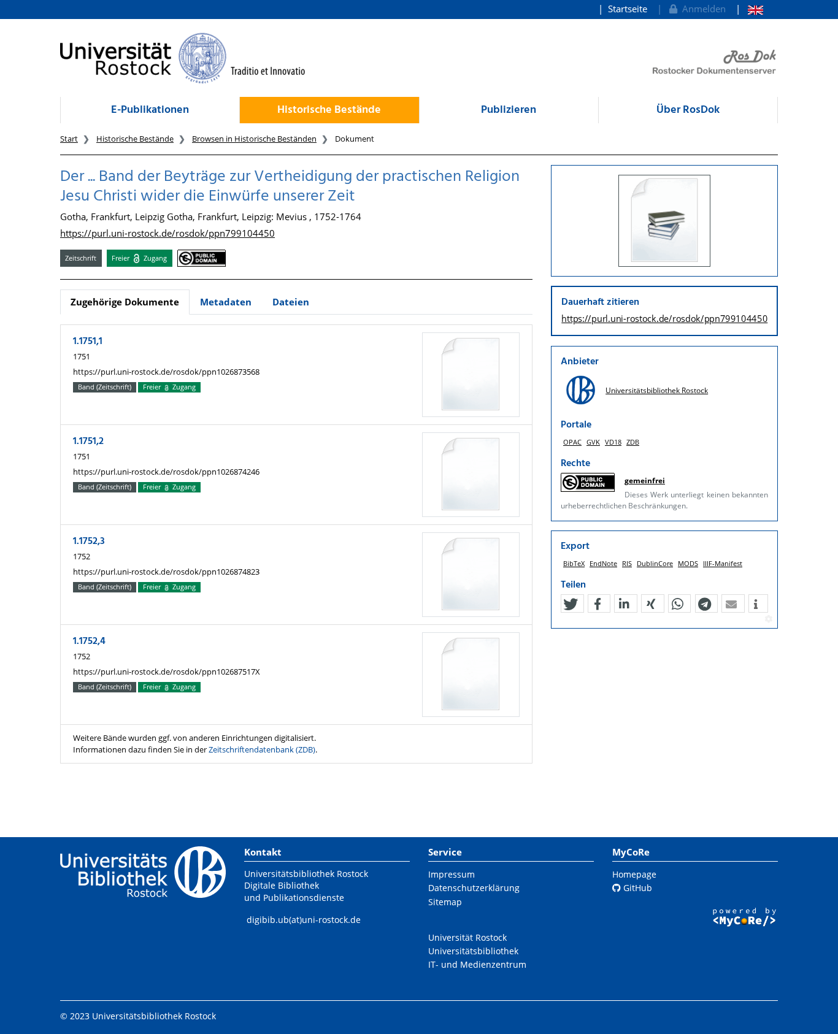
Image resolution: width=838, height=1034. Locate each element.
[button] (570, 604)
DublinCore (655, 563)
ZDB (632, 441)
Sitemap (445, 902)
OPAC (572, 441)
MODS (688, 563)
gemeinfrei (645, 480)
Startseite (627, 8)
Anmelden (701, 8)
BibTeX (574, 563)
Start (69, 138)
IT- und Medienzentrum (477, 964)
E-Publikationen (150, 110)
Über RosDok (688, 110)
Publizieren (508, 110)
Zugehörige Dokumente (125, 302)
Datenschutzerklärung (474, 888)
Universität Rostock (467, 937)
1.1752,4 (89, 641)
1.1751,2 (88, 442)
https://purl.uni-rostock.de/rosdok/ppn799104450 (167, 233)
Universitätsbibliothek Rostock (656, 390)
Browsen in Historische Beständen (254, 138)
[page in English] (749, 9)
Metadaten (226, 302)
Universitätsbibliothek (473, 951)
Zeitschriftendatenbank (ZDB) (262, 749)
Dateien (290, 302)
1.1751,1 (87, 342)
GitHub (636, 888)
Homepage (634, 874)
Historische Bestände (329, 110)
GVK (593, 441)
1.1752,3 (89, 542)
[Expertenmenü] (768, 619)
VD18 (613, 441)
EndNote (603, 563)
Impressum (451, 874)
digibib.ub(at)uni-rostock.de (304, 919)
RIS (627, 563)
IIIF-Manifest (722, 563)
